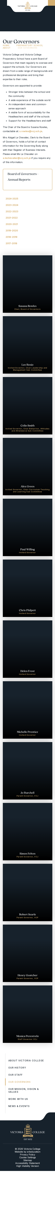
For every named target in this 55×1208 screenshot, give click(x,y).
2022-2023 (12, 211)
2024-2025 (12, 198)
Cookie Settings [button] (27, 1157)
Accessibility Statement (27, 1163)
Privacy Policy (27, 1154)
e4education (33, 1151)
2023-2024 (12, 205)
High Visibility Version (27, 1166)
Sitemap (27, 1160)
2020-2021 (12, 224)
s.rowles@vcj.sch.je (30, 131)
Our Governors (28, 48)
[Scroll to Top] (47, 1116)
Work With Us (18, 1099)
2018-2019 (11, 237)
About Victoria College (26, 1060)
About (7, 48)
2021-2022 (12, 217)
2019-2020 (12, 230)
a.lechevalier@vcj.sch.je (17, 158)
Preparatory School (29, 45)
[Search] (51, 3)
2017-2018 (11, 243)
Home (6, 45)
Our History (17, 1067)
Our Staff (15, 1074)
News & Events (19, 1106)
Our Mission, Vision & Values (23, 1090)
